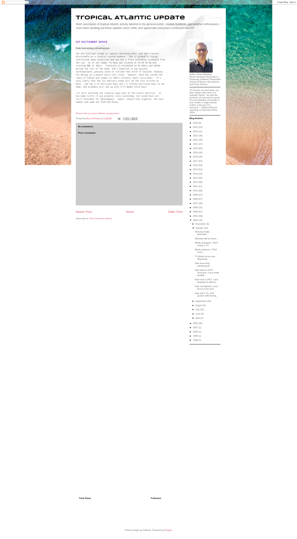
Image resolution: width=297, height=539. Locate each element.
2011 (195, 186)
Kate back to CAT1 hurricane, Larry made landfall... (207, 272)
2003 (195, 220)
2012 (195, 182)
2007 (195, 203)
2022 (195, 140)
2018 (195, 156)
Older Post (175, 211)
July (198, 309)
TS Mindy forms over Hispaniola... (205, 257)
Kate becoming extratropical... (203, 264)
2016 (195, 165)
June (198, 314)
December (201, 224)
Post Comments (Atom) (100, 218)
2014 (195, 173)
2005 (195, 211)
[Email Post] (118, 118)
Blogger (168, 530)
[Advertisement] (204, 392)
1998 (195, 340)
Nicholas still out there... (206, 238)
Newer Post (84, 211)
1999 (195, 336)
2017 (195, 161)
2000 (195, 331)
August (199, 305)
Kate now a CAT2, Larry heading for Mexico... (206, 280)
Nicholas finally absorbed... (202, 233)
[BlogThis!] (127, 118)
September (201, 301)
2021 (195, 144)
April (198, 318)
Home (130, 211)
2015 (195, 169)
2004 (195, 216)
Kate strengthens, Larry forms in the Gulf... (206, 287)
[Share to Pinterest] (136, 118)
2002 (195, 323)
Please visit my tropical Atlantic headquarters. (98, 113)
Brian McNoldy (93, 118)
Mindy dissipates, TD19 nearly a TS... (206, 244)
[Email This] (124, 118)
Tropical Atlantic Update (130, 17)
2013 (195, 178)
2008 (195, 199)
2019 (195, 152)
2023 (195, 135)
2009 (195, 194)
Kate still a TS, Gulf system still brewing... (206, 294)
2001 (195, 327)
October (200, 228)
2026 (195, 123)
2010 (195, 190)
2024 (195, 131)
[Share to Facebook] (133, 118)
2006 (195, 207)
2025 (195, 127)
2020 (195, 148)
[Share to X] (130, 118)
